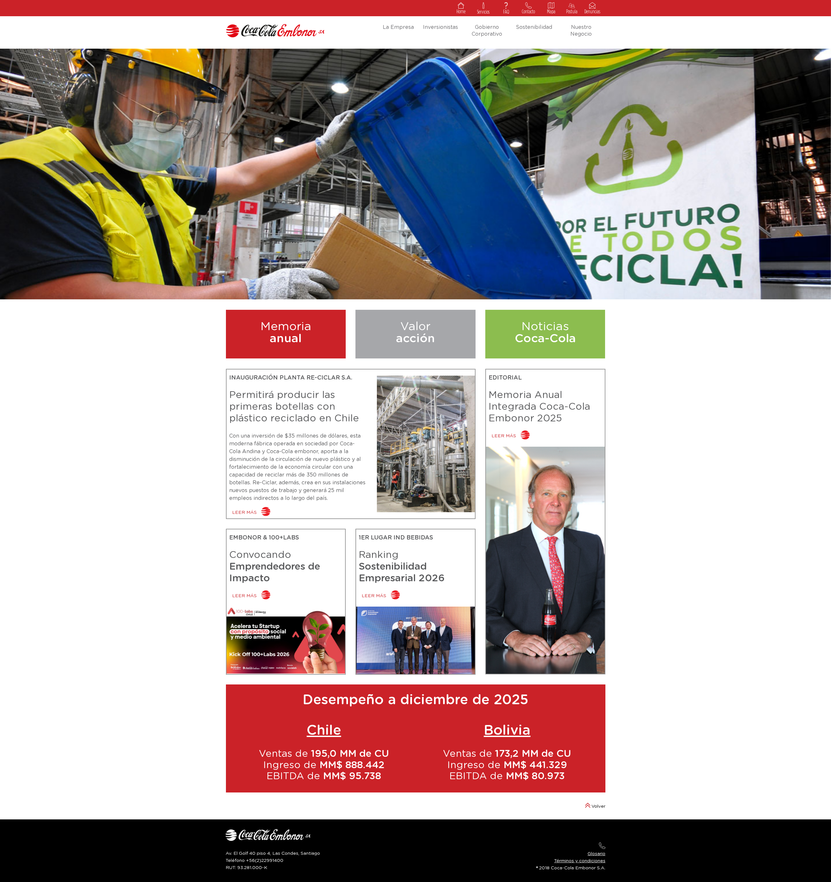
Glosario (596, 854)
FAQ (506, 12)
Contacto (528, 11)
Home (460, 11)
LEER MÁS (245, 512)
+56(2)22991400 (264, 860)
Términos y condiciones (579, 861)
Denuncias (592, 11)
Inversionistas (440, 27)
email (602, 845)
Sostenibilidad (534, 27)
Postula (571, 11)
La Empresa (398, 27)
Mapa (551, 11)
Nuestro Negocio (581, 31)
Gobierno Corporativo (487, 31)
